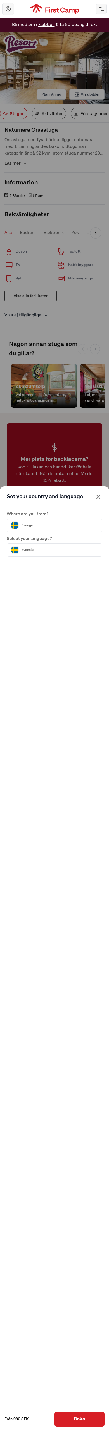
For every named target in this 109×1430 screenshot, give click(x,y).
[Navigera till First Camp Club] (8, 9)
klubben (46, 19)
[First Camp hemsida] (54, 9)
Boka (79, 1419)
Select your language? (29, 539)
